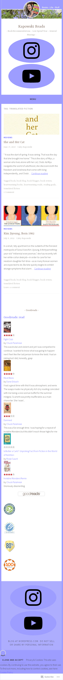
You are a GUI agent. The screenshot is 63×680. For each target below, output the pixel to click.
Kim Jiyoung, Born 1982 (19, 233)
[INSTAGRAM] (33, 597)
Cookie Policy (6, 672)
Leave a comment (12, 287)
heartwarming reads (33, 185)
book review (45, 181)
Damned (8, 420)
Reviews (8, 137)
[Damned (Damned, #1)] (7, 412)
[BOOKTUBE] (33, 623)
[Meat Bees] (7, 370)
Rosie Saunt (12, 458)
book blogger (33, 181)
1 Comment (9, 192)
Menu (33, 99)
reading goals (50, 185)
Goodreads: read (14, 317)
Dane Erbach (12, 381)
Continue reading (39, 173)
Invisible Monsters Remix (15, 478)
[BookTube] (31, 76)
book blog (21, 181)
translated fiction (12, 188)
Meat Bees (9, 377)
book (13, 181)
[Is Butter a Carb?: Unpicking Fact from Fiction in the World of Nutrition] (7, 443)
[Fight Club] (7, 331)
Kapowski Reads (31, 26)
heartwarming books (13, 185)
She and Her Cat (14, 142)
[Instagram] (31, 50)
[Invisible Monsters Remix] (7, 470)
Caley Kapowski (24, 147)
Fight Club (8, 339)
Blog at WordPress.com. (23, 641)
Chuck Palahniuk (14, 342)
